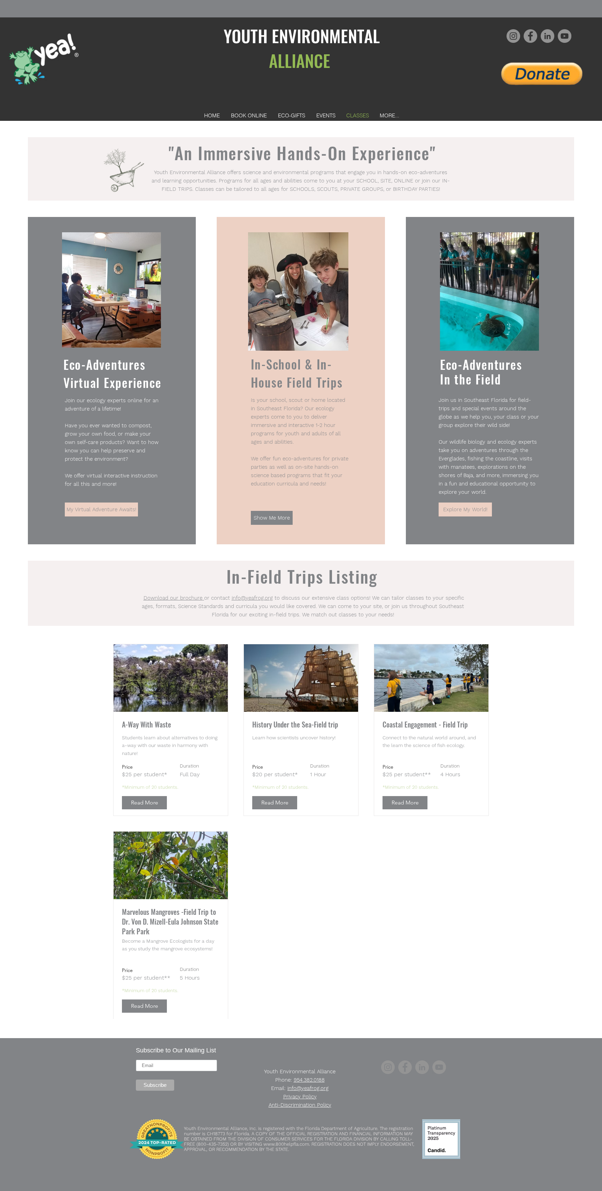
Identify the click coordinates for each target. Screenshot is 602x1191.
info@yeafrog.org (252, 598)
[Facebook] (530, 36)
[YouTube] (564, 36)
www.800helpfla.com (286, 1144)
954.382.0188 (309, 1080)
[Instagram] (513, 36)
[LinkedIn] (547, 36)
